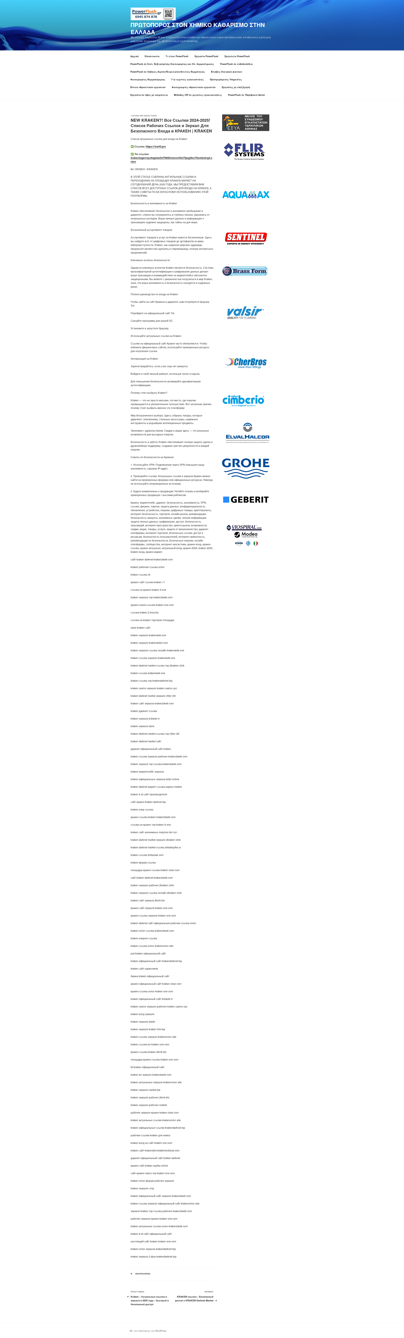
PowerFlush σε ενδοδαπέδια (236, 64)
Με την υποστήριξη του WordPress (148, 1330)
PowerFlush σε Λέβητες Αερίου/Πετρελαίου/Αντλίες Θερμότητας (167, 71)
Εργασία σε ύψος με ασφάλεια (149, 94)
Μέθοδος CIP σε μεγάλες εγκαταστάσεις (198, 94)
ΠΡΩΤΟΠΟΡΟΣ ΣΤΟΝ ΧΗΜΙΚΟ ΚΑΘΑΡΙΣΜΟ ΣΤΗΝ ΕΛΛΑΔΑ (198, 28)
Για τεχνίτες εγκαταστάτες (187, 79)
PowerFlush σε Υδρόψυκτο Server (246, 94)
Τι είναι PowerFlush (177, 56)
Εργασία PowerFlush (206, 56)
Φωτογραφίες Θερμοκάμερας (147, 79)
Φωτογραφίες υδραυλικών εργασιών (194, 87)
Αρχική (134, 56)
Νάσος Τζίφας (150, 115)
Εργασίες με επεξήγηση (236, 87)
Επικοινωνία (152, 56)
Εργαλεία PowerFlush (237, 56)
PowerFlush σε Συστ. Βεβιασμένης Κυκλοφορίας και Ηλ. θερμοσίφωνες (172, 64)
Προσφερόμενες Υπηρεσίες (226, 79)
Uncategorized (142, 1273)
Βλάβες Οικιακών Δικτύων (226, 71)
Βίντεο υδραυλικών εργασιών (148, 87)
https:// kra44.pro (156, 146)
